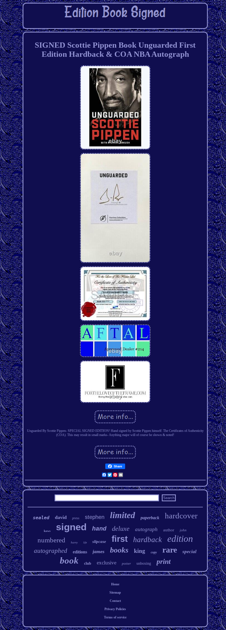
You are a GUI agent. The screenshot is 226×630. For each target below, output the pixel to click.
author (168, 530)
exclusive (106, 563)
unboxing (143, 563)
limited (122, 515)
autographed (50, 550)
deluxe (121, 528)
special (189, 551)
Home (115, 584)
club (87, 563)
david (61, 517)
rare (169, 549)
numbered (51, 540)
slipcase (99, 541)
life (85, 542)
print (164, 562)
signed (71, 526)
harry (74, 542)
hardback (147, 539)
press (75, 518)
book (69, 561)
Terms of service (115, 617)
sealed (41, 517)
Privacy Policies (115, 609)
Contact (115, 601)
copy (154, 552)
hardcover (181, 515)
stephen (94, 517)
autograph (146, 529)
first (120, 539)
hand (99, 529)
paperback (150, 517)
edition (180, 539)
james (98, 551)
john (183, 530)
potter (126, 563)
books (119, 550)
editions (80, 552)
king (139, 551)
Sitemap (115, 592)
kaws (47, 530)
